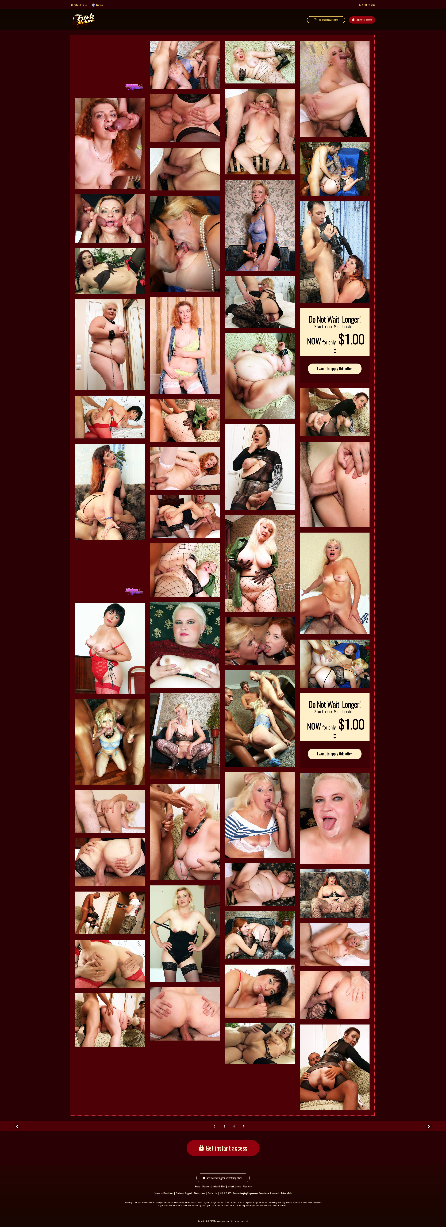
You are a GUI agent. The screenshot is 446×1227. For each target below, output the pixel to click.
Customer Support (184, 1193)
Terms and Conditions (163, 1193)
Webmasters (199, 1193)
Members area (368, 4)
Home (197, 1186)
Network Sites (80, 5)
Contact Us (212, 1193)
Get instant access (364, 19)
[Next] (429, 1126)
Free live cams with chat (328, 19)
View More (247, 1186)
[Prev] (17, 1126)
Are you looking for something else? (224, 1178)
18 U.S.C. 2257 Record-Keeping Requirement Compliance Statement (249, 1193)
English (99, 5)
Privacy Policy (287, 1193)
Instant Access (234, 1186)
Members (206, 1186)
